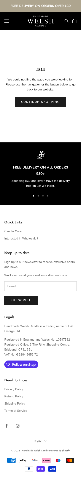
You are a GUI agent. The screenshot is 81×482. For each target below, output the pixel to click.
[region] (40, 169)
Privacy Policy (13, 389)
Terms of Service (15, 410)
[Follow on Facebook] (6, 426)
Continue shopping (40, 101)
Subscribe (21, 300)
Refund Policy (13, 396)
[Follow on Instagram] (18, 426)
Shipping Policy (14, 403)
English (38, 441)
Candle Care (13, 231)
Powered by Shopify (59, 450)
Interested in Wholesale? (21, 238)
